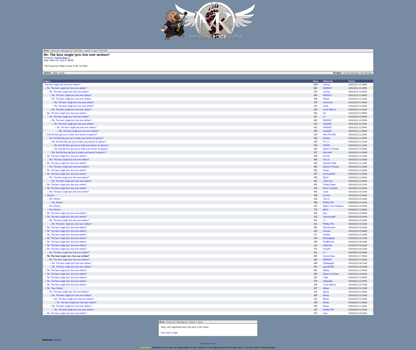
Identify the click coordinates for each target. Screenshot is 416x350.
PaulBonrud (328, 242)
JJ (324, 116)
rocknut (326, 84)
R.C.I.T (326, 141)
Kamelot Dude (329, 163)
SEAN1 (326, 145)
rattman (326, 231)
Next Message (366, 73)
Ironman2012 (329, 174)
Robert (326, 99)
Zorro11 (326, 156)
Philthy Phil (328, 202)
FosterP (327, 249)
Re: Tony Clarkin (55, 288)
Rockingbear (329, 238)
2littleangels (328, 263)
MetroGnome (329, 227)
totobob (326, 234)
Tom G (326, 159)
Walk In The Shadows (333, 206)
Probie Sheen (329, 184)
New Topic (78, 51)
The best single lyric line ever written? (62, 84)
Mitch (325, 209)
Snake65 (327, 124)
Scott (325, 192)
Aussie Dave (61, 58)
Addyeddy (327, 281)
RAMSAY (327, 88)
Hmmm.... (52, 195)
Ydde (325, 277)
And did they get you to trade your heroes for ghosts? (72, 134)
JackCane (327, 102)
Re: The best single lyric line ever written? (67, 88)
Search (87, 51)
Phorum (212, 343)
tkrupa (326, 170)
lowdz (325, 106)
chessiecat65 (329, 217)
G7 (324, 113)
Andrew (326, 138)
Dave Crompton (330, 188)
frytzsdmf (327, 152)
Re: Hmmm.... (56, 199)
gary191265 (328, 267)
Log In (95, 51)
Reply (55, 73)
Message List (66, 51)
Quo (325, 213)
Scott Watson (329, 109)
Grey (325, 313)
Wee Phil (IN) (329, 134)
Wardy (326, 270)
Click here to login (169, 332)
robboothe (327, 245)
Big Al (326, 177)
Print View (104, 51)
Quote (62, 73)
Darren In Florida (331, 149)
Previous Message (350, 73)
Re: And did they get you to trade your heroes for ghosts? (77, 138)
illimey (326, 288)
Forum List (55, 51)
